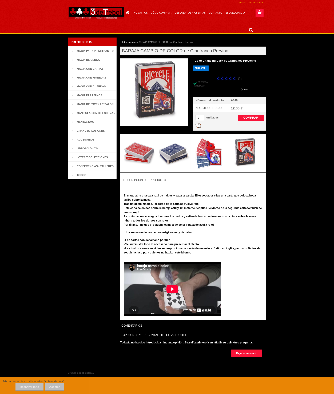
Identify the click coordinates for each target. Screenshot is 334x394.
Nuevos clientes (255, 2)
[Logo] (96, 13)
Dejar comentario (246, 353)
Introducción (128, 42)
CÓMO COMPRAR (161, 12)
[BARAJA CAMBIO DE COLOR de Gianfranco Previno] (154, 59)
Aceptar (54, 386)
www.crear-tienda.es (107, 372)
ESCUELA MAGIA (235, 12)
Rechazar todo (29, 386)
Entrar (242, 2)
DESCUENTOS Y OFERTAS (190, 12)
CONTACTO (215, 12)
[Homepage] (127, 13)
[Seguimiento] (198, 124)
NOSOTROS (141, 12)
